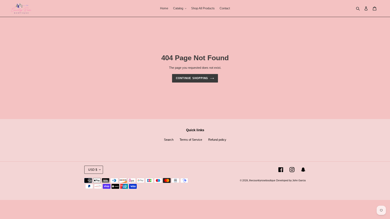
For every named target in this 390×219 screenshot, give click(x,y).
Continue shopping (192, 78)
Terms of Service (191, 139)
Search (168, 139)
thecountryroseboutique (262, 180)
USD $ (92, 169)
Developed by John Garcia (291, 180)
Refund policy (217, 139)
